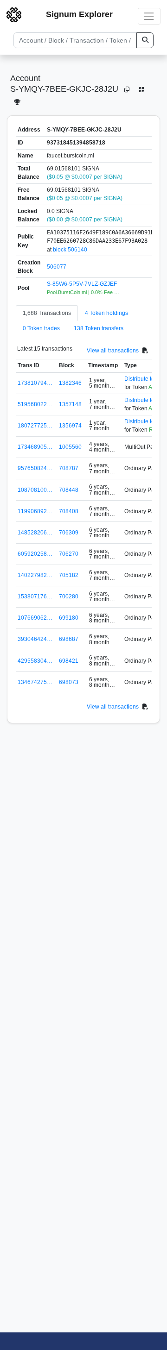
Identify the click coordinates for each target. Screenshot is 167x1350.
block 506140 (70, 249)
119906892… (35, 511)
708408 (68, 511)
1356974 (70, 425)
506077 (56, 267)
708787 (68, 468)
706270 (68, 554)
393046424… (35, 639)
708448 (68, 490)
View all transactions (113, 350)
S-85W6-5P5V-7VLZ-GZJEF (82, 284)
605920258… (35, 554)
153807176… (35, 596)
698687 (68, 639)
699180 (68, 618)
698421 (68, 661)
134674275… (35, 682)
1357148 (70, 404)
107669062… (35, 618)
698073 (68, 682)
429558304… (35, 661)
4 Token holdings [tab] (106, 313)
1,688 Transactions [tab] (47, 313)
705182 (68, 575)
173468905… (35, 447)
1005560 (70, 447)
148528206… (35, 532)
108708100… (35, 490)
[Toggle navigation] (149, 16)
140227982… (35, 575)
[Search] (145, 40)
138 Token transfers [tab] (98, 328)
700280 (68, 596)
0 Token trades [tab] (41, 328)
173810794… (35, 383)
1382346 (70, 383)
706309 (68, 532)
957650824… (35, 468)
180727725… (35, 425)
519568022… (35, 404)
